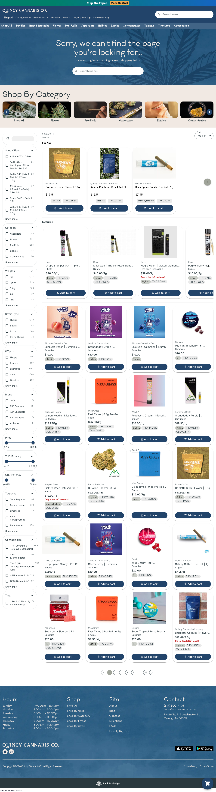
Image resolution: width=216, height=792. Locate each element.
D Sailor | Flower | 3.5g (102, 488)
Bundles (55, 17)
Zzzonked (50, 628)
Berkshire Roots (53, 412)
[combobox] (186, 14)
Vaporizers (126, 120)
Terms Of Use (206, 766)
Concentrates (197, 120)
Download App (101, 17)
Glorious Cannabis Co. (56, 343)
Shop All (8, 17)
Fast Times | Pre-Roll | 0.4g (104, 631)
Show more (11, 219)
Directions (115, 721)
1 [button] (109, 672)
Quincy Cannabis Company (189, 629)
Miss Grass (93, 410)
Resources (40, 17)
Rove (48, 262)
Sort (199, 132)
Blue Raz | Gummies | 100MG (149, 346)
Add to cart (67, 292)
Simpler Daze (51, 484)
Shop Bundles (75, 711)
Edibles (161, 120)
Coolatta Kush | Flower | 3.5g (192, 488)
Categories (21, 17)
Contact (114, 716)
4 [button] (128, 672)
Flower (54, 120)
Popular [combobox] (201, 135)
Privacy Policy (190, 766)
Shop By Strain (76, 726)
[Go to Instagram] (11, 751)
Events (67, 17)
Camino (179, 342)
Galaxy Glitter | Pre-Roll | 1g (191, 564)
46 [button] (145, 672)
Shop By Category (78, 716)
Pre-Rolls (90, 120)
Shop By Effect (76, 721)
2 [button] (115, 672)
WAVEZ (135, 412)
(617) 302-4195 (174, 706)
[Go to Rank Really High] (108, 783)
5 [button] (134, 672)
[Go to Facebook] (5, 751)
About (113, 706)
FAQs (112, 726)
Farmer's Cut (181, 484)
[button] (8, 138)
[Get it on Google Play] (204, 748)
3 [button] (122, 672)
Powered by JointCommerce (12, 790)
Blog (112, 711)
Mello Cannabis (52, 560)
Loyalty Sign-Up (82, 17)
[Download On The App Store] (184, 748)
